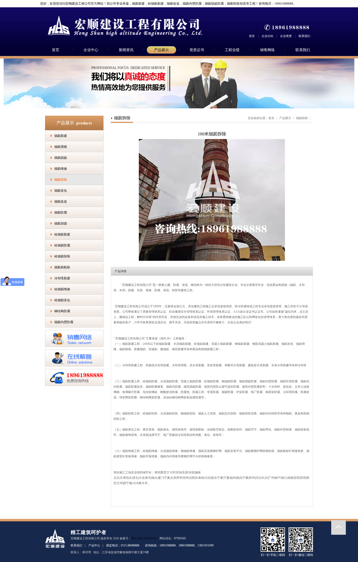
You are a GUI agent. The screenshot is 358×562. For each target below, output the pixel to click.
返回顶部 (338, 527)
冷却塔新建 (62, 278)
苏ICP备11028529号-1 (145, 538)
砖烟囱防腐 (62, 245)
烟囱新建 (60, 136)
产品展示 (161, 50)
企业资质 (286, 36)
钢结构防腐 (62, 311)
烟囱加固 (60, 223)
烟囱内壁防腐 (63, 322)
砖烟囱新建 (62, 234)
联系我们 (304, 36)
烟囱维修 (60, 168)
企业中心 (91, 50)
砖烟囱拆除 (62, 256)
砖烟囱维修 (62, 289)
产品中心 (94, 545)
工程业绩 (232, 50)
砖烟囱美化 (62, 300)
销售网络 (267, 50)
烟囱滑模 (60, 147)
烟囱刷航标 (62, 267)
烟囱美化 (60, 190)
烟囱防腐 (60, 212)
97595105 (180, 538)
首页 (252, 36)
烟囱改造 (60, 201)
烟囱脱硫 (60, 157)
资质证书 (196, 50)
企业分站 (267, 36)
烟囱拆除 (60, 179)
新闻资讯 (126, 50)
